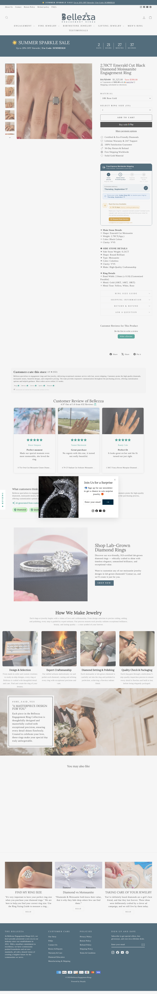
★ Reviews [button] (3, 499)
